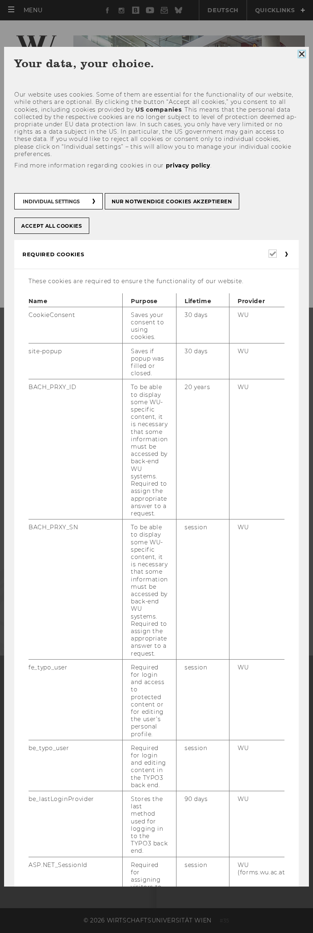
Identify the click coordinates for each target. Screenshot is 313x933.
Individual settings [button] (51, 201)
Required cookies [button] (53, 254)
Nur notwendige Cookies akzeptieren (172, 201)
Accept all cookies (51, 226)
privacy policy (188, 165)
